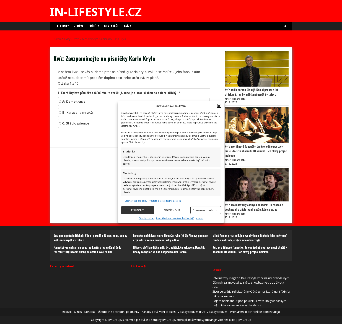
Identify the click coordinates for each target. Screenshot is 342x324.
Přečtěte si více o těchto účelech (165, 200)
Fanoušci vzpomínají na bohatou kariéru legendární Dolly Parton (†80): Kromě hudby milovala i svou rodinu (87, 249)
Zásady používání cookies (159, 312)
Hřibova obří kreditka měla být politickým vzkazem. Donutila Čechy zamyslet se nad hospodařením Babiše (169, 249)
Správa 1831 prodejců (136, 200)
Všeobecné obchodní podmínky (118, 312)
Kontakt (199, 218)
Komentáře (111, 26)
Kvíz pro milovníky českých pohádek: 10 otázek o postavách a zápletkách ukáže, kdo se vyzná (254, 207)
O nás (78, 312)
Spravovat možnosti (205, 210)
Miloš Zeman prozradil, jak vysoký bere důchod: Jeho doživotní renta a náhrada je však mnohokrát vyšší (250, 238)
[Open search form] (285, 26)
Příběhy (94, 26)
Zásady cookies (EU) (191, 312)
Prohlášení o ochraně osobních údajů (175, 218)
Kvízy (127, 26)
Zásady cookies (146, 218)
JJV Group (244, 320)
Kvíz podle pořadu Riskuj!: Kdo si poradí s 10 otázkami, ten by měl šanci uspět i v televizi (251, 92)
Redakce (66, 312)
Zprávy (78, 26)
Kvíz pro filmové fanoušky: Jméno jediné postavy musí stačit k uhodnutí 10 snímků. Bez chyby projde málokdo (256, 151)
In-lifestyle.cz (96, 11)
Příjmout (137, 210)
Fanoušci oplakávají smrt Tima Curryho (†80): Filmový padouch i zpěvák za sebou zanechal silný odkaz (170, 238)
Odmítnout (172, 210)
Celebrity (62, 26)
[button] (219, 106)
